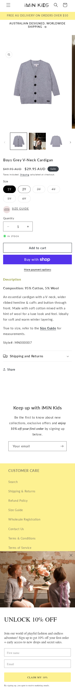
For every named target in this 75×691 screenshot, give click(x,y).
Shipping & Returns (21, 491)
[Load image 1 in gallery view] (18, 141)
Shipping (24, 174)
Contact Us (16, 529)
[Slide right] (70, 142)
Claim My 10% (37, 677)
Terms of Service (19, 547)
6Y (26, 199)
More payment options (37, 269)
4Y (56, 190)
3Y (41, 190)
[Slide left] (4, 142)
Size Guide (15, 510)
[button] (8, 5)
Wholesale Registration (24, 519)
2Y (24, 189)
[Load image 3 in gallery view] (56, 141)
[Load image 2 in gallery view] (37, 141)
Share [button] (11, 369)
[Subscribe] (61, 446)
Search (13, 482)
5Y (12, 199)
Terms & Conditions (22, 538)
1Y (9, 189)
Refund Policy (18, 500)
